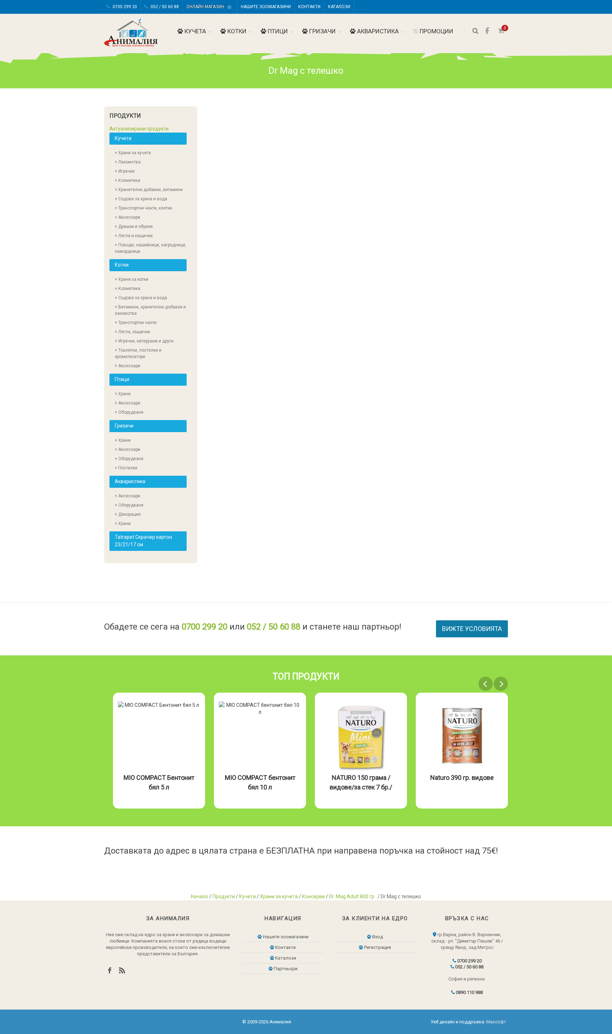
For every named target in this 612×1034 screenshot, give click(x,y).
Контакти (309, 6)
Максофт (496, 1021)
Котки (236, 31)
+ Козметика (127, 180)
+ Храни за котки (131, 279)
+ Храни (123, 393)
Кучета (194, 31)
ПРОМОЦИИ (435, 31)
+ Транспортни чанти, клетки (143, 208)
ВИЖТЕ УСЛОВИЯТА (472, 628)
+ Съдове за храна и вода (141, 198)
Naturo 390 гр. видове (462, 777)
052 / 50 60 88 (164, 6)
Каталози (339, 6)
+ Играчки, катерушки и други (144, 341)
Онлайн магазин (206, 6)
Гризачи (322, 31)
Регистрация (377, 947)
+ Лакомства (128, 162)
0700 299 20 (124, 6)
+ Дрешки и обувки (134, 226)
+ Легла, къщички (132, 331)
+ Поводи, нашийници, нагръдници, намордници (150, 248)
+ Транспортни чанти (136, 322)
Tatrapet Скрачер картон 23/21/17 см (143, 540)
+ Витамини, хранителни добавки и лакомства (150, 310)
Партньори (285, 968)
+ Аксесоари (127, 217)
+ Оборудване (129, 412)
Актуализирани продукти (139, 129)
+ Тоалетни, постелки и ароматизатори (138, 353)
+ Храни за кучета (133, 152)
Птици (277, 31)
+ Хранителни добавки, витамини (149, 189)
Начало (199, 896)
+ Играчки (125, 171)
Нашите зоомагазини (266, 6)
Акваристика (377, 31)
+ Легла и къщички (134, 235)
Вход (377, 936)
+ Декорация (128, 514)
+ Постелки (126, 467)
